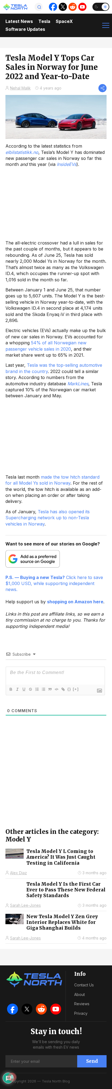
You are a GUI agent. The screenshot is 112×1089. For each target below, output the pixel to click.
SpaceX (64, 21)
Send (92, 1061)
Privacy (81, 1013)
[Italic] (17, 689)
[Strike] (30, 689)
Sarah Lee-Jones (25, 905)
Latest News (19, 21)
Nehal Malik (20, 88)
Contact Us (84, 985)
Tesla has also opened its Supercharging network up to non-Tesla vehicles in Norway (47, 518)
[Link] (63, 689)
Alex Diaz (18, 872)
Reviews (81, 1003)
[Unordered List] (43, 689)
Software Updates (25, 29)
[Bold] (10, 689)
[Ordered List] (36, 689)
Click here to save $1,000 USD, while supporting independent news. (54, 583)
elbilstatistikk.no (21, 152)
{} (69, 689)
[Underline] (23, 689)
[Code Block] (56, 689)
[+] (76, 689)
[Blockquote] (49, 689)
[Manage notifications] (12, 1077)
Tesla (44, 21)
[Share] (102, 88)
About (79, 994)
